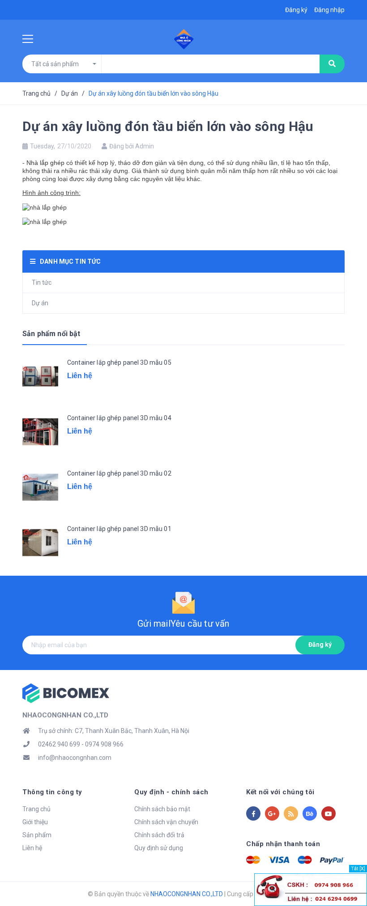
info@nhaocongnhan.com (74, 757)
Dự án (40, 303)
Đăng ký (320, 644)
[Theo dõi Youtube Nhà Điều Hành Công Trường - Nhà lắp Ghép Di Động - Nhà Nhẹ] (328, 813)
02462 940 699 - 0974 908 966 (81, 744)
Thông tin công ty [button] (52, 792)
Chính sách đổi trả (159, 835)
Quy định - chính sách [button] (171, 792)
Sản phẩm (36, 835)
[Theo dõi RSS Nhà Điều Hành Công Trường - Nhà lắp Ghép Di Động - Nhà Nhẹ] (291, 813)
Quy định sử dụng (158, 847)
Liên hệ (32, 847)
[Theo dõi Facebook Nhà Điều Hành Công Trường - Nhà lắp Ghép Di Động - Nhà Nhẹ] (253, 813)
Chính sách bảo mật (162, 809)
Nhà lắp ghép (45, 162)
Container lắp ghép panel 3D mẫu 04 (119, 417)
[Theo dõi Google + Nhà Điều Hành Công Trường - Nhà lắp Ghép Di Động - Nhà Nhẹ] (272, 813)
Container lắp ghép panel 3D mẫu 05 (119, 362)
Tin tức (41, 282)
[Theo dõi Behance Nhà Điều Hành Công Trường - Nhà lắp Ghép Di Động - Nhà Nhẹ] (310, 813)
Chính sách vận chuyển (166, 822)
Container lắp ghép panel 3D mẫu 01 (119, 528)
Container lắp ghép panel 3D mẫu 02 (119, 473)
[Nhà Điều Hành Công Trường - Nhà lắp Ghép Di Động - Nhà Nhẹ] (65, 692)
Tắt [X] (358, 869)
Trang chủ (36, 809)
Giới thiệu (35, 822)
